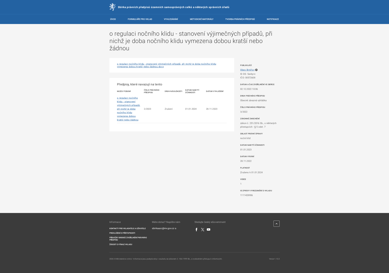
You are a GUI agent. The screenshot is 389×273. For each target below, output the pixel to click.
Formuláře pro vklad (140, 19)
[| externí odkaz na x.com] (202, 229)
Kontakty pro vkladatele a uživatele (127, 228)
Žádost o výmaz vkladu (120, 244)
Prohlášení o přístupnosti (122, 233)
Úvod (113, 19)
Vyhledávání (171, 19)
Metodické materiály (201, 19)
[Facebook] (196, 229)
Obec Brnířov (247, 70)
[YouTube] (209, 229)
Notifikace (273, 19)
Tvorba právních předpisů (240, 19)
